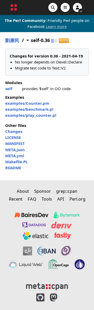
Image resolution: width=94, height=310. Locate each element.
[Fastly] (63, 235)
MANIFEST (15, 143)
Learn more (56, 26)
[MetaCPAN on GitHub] (40, 297)
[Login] (77, 7)
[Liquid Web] (26, 264)
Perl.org (77, 199)
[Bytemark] (67, 215)
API (60, 199)
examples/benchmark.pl (29, 109)
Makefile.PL (16, 161)
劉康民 (12, 40)
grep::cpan (66, 191)
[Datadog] (34, 225)
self (8, 88)
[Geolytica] (27, 250)
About (23, 191)
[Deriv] (61, 225)
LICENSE (13, 137)
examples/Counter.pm (27, 103)
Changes (13, 131)
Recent (15, 199)
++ (64, 40)
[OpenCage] (58, 264)
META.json (15, 149)
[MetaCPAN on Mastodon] (59, 297)
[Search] (53, 7)
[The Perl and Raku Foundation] (79, 264)
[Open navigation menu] (65, 7)
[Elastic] (35, 235)
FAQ (32, 199)
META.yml (14, 155)
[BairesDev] (31, 215)
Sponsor (42, 191)
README (13, 167)
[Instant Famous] (66, 250)
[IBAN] (46, 250)
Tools (47, 199)
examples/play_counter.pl (30, 115)
